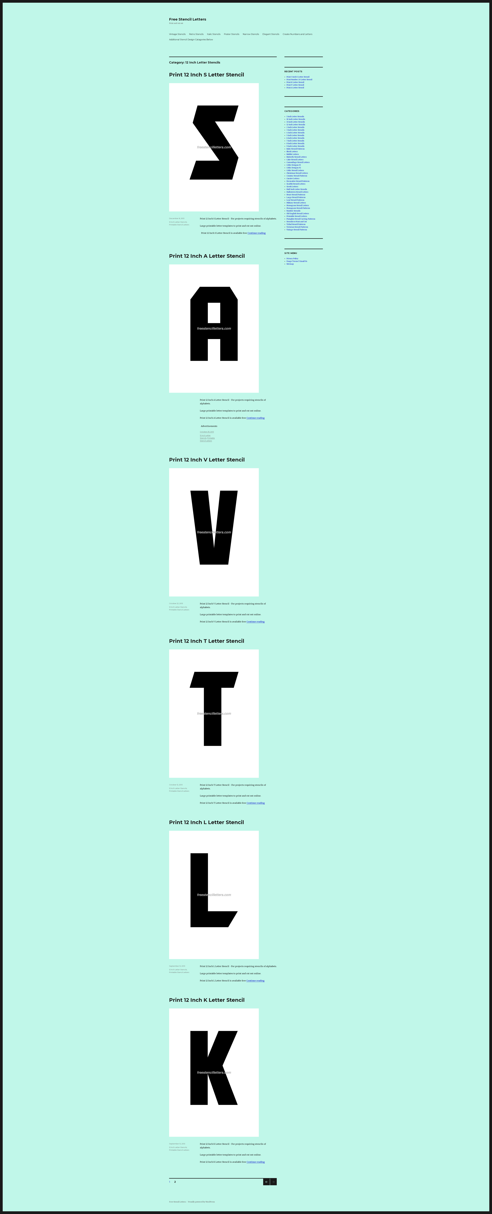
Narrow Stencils (251, 34)
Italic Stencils (213, 34)
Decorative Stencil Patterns (297, 181)
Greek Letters (292, 187)
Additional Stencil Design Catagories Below (191, 39)
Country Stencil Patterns (296, 176)
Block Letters (292, 151)
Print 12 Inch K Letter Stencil (207, 1000)
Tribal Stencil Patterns (295, 224)
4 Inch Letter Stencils (295, 133)
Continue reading (257, 233)
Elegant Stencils (271, 34)
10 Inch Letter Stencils (295, 119)
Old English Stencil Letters (297, 213)
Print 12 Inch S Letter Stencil (206, 74)
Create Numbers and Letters (297, 34)
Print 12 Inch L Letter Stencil (206, 822)
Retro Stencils (196, 34)
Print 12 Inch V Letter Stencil (207, 460)
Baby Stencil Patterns (295, 149)
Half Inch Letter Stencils (296, 189)
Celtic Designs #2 (293, 168)
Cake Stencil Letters (294, 160)
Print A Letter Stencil (295, 88)
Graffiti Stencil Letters (295, 184)
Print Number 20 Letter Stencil (299, 80)
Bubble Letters (292, 154)
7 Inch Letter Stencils (295, 141)
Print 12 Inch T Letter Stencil (206, 641)
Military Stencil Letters (296, 203)
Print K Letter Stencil (295, 82)
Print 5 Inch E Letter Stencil (297, 77)
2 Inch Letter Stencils (295, 127)
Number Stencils (293, 211)
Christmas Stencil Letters (297, 173)
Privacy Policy (292, 259)
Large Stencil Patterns (295, 197)
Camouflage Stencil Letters (298, 162)
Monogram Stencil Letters (297, 205)
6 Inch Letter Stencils (295, 138)
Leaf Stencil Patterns (295, 200)
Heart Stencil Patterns (295, 195)
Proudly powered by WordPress (201, 1202)
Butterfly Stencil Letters (296, 157)
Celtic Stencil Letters (295, 170)
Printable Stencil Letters (179, 225)
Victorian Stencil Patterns (297, 227)
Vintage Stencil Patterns (296, 230)
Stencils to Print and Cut (296, 222)
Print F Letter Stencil (295, 85)
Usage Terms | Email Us (296, 261)
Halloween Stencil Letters (297, 192)
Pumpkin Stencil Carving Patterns (300, 219)
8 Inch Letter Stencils (295, 143)
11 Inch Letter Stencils (295, 122)
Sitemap (290, 264)
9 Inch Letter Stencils (295, 146)
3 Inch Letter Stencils (295, 130)
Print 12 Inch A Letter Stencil (207, 256)
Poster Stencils (231, 34)
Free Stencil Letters (187, 19)
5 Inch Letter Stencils (295, 135)
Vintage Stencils (177, 34)
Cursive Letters (292, 178)
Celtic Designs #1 (293, 165)
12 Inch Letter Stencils (178, 222)
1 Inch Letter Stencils (295, 116)
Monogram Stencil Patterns (298, 208)
